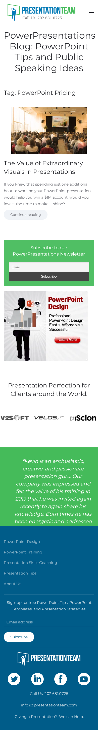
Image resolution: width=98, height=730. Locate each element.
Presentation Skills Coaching (30, 562)
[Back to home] (41, 12)
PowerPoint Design (22, 541)
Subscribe (19, 637)
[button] (91, 12)
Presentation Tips (20, 573)
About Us (12, 583)
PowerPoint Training (23, 552)
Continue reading (25, 214)
